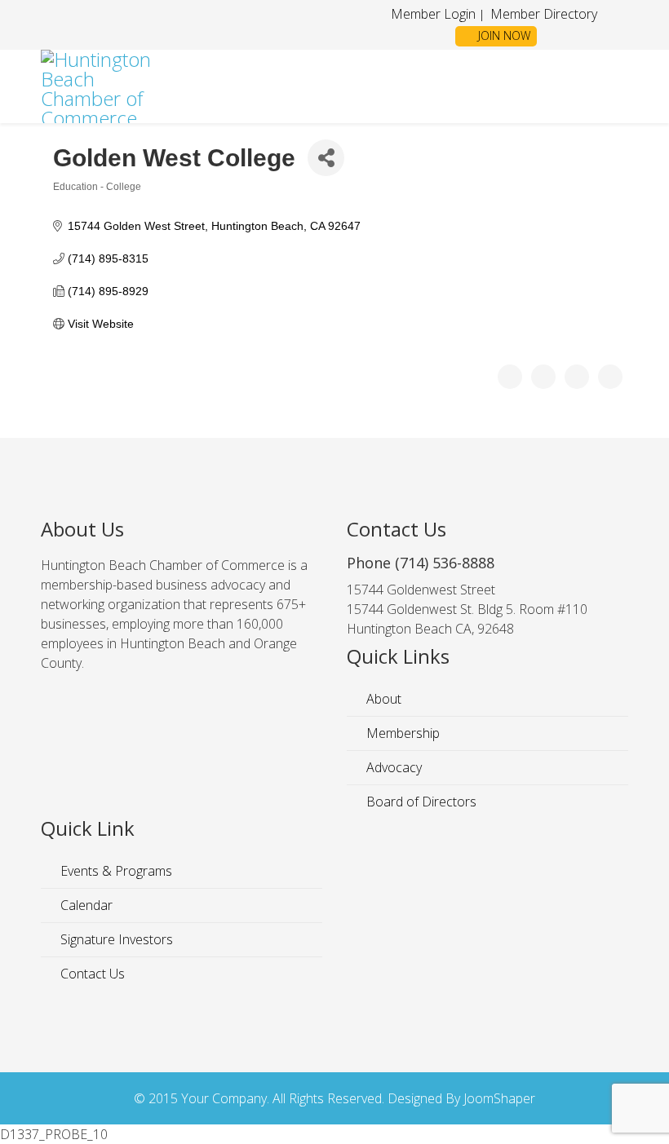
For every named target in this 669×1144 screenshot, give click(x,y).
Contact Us (91, 974)
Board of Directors (419, 802)
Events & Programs (114, 871)
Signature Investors (115, 939)
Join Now (502, 35)
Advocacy (392, 767)
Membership (401, 733)
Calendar (85, 905)
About (382, 699)
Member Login (433, 14)
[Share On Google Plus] (577, 376)
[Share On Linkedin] (610, 376)
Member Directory (542, 14)
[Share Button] (326, 157)
